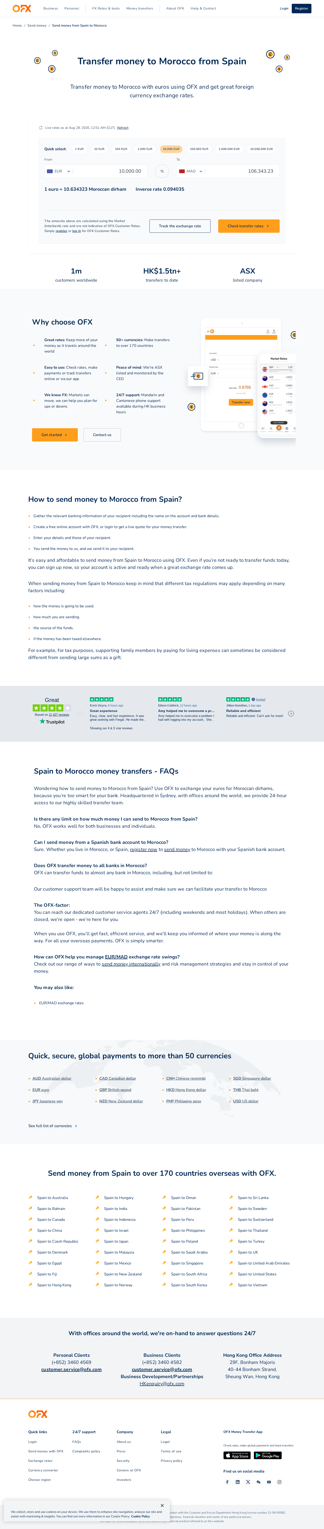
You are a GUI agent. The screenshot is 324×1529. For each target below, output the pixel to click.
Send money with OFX (46, 1451)
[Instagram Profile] (279, 1482)
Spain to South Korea (189, 1285)
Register (301, 8)
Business (50, 8)
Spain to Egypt (49, 1263)
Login (32, 1442)
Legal (165, 1442)
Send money (37, 25)
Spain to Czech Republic (57, 1241)
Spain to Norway (118, 1285)
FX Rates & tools (106, 8)
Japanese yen (47, 1101)
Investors (124, 1480)
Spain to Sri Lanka (253, 1197)
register (62, 231)
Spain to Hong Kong (54, 1285)
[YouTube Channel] (269, 1482)
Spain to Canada (51, 1219)
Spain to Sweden (252, 1208)
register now (143, 849)
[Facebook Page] (227, 1482)
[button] (79, 149)
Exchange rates (40, 1461)
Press (121, 1451)
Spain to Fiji (47, 1274)
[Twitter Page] (248, 1482)
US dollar (246, 1101)
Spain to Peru (182, 1219)
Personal (72, 8)
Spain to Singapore (187, 1263)
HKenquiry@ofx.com (162, 1383)
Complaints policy (86, 1451)
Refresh (123, 127)
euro (40, 1089)
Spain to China (49, 1230)
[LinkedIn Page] (237, 1482)
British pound (115, 1089)
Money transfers (139, 8)
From (48, 159)
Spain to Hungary (119, 1197)
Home (17, 25)
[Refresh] (41, 127)
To (178, 159)
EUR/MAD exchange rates (61, 1003)
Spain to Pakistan (185, 1208)
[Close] (162, 1505)
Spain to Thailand (253, 1230)
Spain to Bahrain (51, 1208)
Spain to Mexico (117, 1263)
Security (123, 1461)
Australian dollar (51, 1078)
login (109, 527)
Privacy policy (171, 1461)
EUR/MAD (116, 957)
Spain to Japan (116, 1241)
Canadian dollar (117, 1078)
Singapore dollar (252, 1078)
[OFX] (22, 8)
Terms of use (171, 1451)
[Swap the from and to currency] (162, 171)
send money (177, 849)
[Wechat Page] (258, 1482)
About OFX (175, 8)
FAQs (76, 1442)
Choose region (39, 1480)
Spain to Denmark (52, 1252)
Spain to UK (248, 1252)
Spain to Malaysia (119, 1252)
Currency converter (43, 1470)
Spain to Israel (116, 1230)
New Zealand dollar (121, 1101)
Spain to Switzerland (255, 1219)
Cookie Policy (140, 1516)
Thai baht (246, 1089)
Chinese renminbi (186, 1078)
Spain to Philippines (188, 1230)
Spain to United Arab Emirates (264, 1263)
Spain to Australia (52, 1197)
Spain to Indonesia (119, 1219)
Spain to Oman (183, 1197)
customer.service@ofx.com (71, 1369)
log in (76, 231)
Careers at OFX (129, 1470)
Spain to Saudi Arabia (189, 1252)
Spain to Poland (184, 1241)
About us (124, 1442)
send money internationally (131, 964)
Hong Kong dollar (186, 1089)
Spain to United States (257, 1274)
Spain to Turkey (251, 1241)
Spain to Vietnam (252, 1285)
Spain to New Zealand (123, 1274)
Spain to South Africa (189, 1274)
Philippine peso (183, 1101)
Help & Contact (203, 8)
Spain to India (115, 1208)
